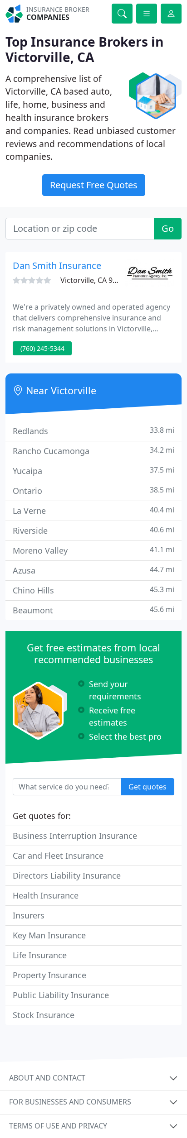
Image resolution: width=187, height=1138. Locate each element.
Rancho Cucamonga (93, 450)
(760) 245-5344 (42, 348)
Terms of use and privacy (58, 1126)
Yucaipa (93, 470)
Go (168, 228)
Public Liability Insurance (61, 995)
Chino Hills (93, 590)
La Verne (93, 510)
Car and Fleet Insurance (58, 855)
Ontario (93, 490)
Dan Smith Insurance (57, 265)
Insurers (28, 915)
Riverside (93, 530)
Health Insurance (46, 895)
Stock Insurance (43, 1014)
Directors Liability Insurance (67, 875)
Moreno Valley (93, 550)
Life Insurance (40, 955)
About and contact (47, 1078)
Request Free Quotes (94, 185)
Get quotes (147, 787)
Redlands (93, 430)
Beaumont (93, 610)
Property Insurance (49, 975)
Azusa (93, 570)
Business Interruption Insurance (75, 835)
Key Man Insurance (49, 935)
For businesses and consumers (70, 1102)
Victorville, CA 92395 (94, 280)
